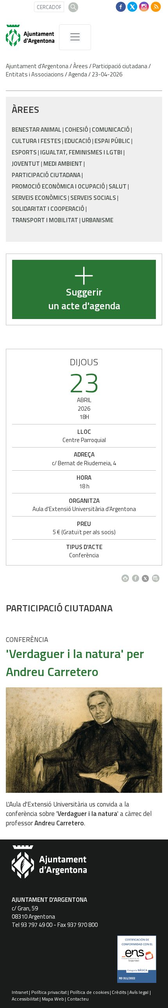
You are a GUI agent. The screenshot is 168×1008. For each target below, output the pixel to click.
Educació (77, 140)
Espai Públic (112, 140)
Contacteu (78, 999)
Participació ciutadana (120, 66)
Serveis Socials (93, 197)
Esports (24, 152)
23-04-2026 (107, 74)
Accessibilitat (25, 999)
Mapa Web (53, 999)
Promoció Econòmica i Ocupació (58, 186)
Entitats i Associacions (35, 74)
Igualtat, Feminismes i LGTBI (81, 152)
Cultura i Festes (36, 140)
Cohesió (76, 129)
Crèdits (119, 992)
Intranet (20, 992)
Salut (118, 186)
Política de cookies (89, 992)
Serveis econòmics (39, 197)
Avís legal (138, 992)
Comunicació (111, 129)
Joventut (26, 163)
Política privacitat (49, 992)
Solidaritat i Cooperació (48, 208)
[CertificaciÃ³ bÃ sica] (136, 962)
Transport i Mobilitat (45, 220)
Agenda (77, 74)
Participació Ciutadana (46, 174)
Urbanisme (97, 220)
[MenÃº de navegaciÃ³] (75, 37)
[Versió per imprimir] (127, 576)
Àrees (80, 66)
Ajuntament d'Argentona (37, 66)
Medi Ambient (62, 163)
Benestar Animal (36, 129)
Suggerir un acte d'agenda (84, 299)
